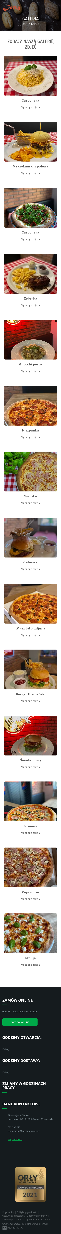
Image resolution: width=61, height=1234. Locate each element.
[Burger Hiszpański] (30, 669)
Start (24, 24)
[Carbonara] (30, 76)
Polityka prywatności (27, 1212)
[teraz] (14, 1049)
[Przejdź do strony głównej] (11, 8)
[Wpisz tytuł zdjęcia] (30, 604)
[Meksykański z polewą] (30, 142)
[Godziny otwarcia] (18, 1049)
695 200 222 (14, 1127)
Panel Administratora (39, 1219)
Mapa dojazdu (15, 1139)
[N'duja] (30, 933)
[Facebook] (5, 1149)
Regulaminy (8, 1212)
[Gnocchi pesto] (30, 340)
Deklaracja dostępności (14, 1219)
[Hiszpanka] (30, 406)
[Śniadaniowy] (30, 735)
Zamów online (19, 1022)
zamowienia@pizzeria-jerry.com (24, 1130)
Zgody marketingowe (38, 1215)
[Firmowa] (30, 801)
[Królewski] (30, 537)
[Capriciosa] (30, 867)
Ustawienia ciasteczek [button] (13, 1215)
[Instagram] (11, 1149)
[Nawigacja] (55, 7)
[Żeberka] (30, 274)
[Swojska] (30, 471)
